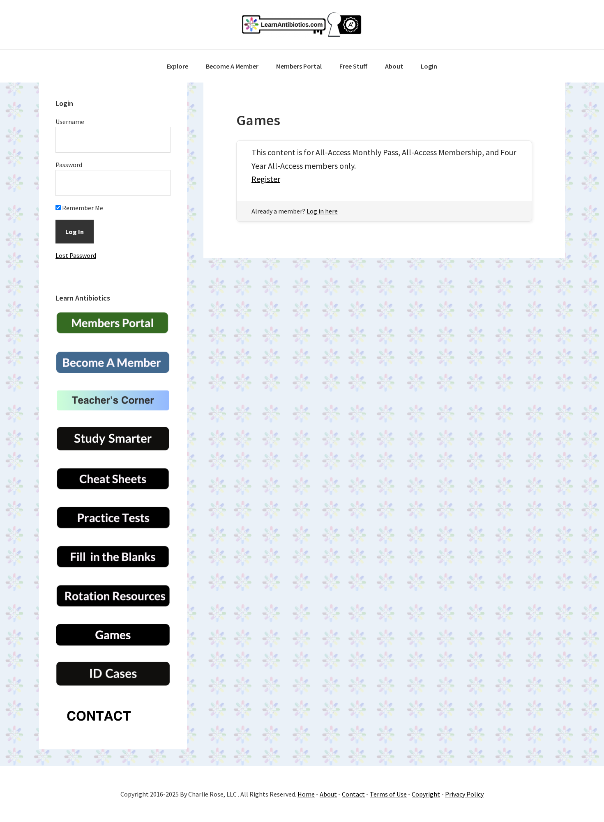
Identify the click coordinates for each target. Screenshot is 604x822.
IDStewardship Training (302, 24)
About (328, 794)
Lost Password (75, 255)
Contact (353, 794)
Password (68, 165)
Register (265, 179)
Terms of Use (388, 794)
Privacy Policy (464, 794)
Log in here (322, 211)
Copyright (426, 794)
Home (306, 794)
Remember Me (82, 208)
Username (69, 121)
